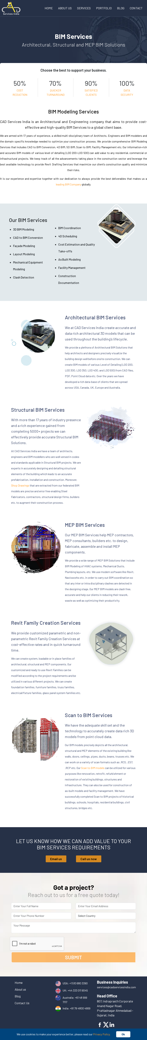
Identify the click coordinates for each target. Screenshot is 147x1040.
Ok (123, 1034)
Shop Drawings (20, 485)
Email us (56, 859)
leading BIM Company (68, 184)
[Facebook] (100, 1024)
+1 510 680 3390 (78, 983)
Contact (136, 8)
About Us (65, 8)
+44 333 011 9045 (78, 990)
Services (84, 8)
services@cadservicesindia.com (116, 987)
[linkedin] (112, 1024)
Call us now (88, 859)
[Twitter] (106, 1024)
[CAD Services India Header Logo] (11, 7)
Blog (120, 8)
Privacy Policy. (101, 1034)
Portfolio (104, 8)
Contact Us (22, 1003)
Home (49, 8)
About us (20, 989)
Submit (73, 957)
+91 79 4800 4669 (80, 1008)
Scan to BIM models (93, 768)
